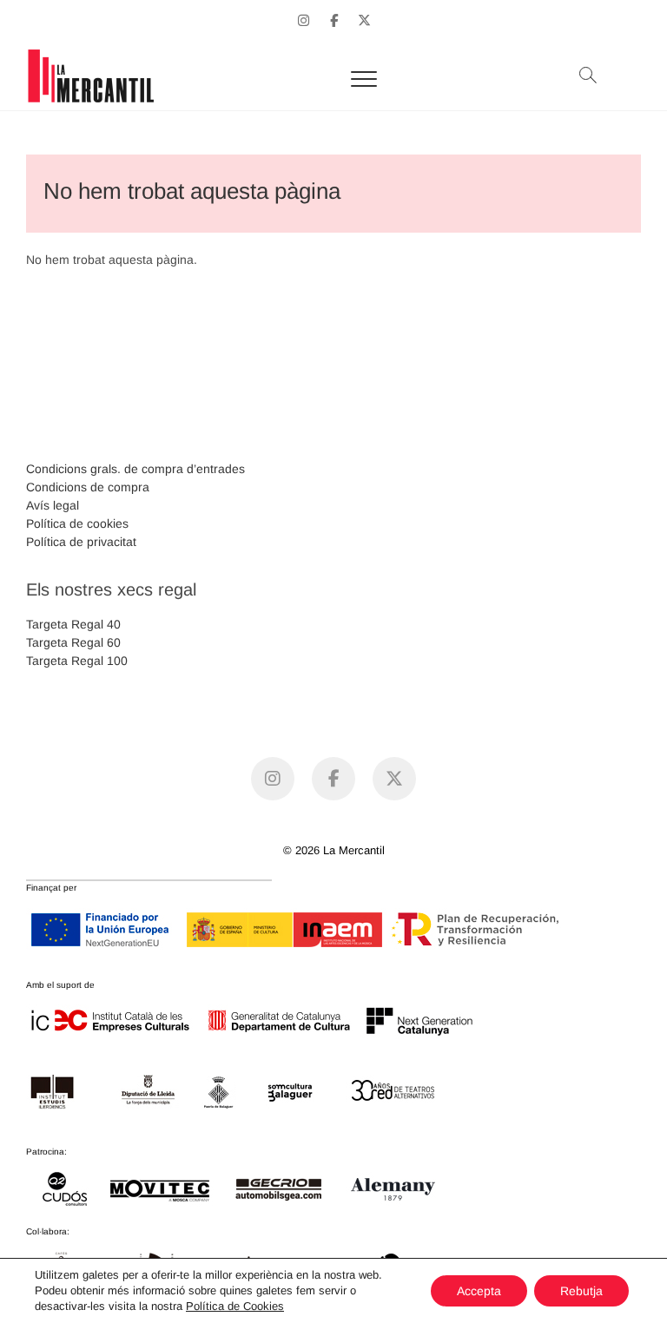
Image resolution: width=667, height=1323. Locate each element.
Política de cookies (77, 523)
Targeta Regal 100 (77, 661)
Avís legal (52, 505)
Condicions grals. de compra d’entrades (135, 469)
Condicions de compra (87, 487)
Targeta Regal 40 (73, 624)
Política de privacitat (81, 542)
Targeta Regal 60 (73, 642)
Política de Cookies (235, 1306)
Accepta (479, 1291)
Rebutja (581, 1291)
